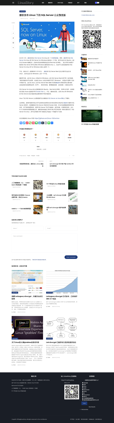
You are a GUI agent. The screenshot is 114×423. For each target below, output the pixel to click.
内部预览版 (55, 58)
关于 (78, 2)
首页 (43, 2)
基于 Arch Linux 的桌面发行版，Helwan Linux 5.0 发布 (25, 383)
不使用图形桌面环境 (88, 398)
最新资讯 (50, 2)
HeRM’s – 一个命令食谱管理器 (21, 209)
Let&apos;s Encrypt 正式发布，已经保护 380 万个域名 (61, 297)
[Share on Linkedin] (13, 48)
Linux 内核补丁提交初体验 (94, 94)
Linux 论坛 (60, 2)
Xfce (85, 386)
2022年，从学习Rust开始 (94, 70)
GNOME (86, 383)
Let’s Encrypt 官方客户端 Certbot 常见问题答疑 (62, 165)
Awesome (86, 390)
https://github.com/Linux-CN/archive (47, 118)
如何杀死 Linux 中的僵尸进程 (95, 63)
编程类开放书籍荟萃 (93, 58)
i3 (84, 393)
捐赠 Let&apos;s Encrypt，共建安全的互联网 (27, 297)
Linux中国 (22, 11)
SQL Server (38, 58)
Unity (85, 391)
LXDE (85, 388)
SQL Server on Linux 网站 (56, 98)
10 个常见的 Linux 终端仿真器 (56, 184)
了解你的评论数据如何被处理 (39, 259)
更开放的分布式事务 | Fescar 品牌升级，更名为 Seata (21, 196)
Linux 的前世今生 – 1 (93, 98)
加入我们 (78, 419)
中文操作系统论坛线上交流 (87, 15)
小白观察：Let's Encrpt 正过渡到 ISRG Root (56, 196)
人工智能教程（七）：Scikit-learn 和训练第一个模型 (21, 184)
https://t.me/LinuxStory (67, 380)
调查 (85, 2)
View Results (92, 407)
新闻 (38, 155)
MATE (85, 396)
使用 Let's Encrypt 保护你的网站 (56, 209)
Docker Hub (40, 92)
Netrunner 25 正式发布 (17, 385)
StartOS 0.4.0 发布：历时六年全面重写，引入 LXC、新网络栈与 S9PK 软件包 (31, 380)
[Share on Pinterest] (13, 43)
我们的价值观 (84, 419)
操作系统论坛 (98, 419)
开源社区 (70, 2)
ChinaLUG (91, 419)
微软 (29, 58)
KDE (85, 384)
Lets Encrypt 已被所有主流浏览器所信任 (61, 342)
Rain (40, 49)
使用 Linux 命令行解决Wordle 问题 (93, 78)
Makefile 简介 (91, 85)
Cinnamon (87, 395)
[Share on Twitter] (13, 38)
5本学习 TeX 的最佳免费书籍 (95, 90)
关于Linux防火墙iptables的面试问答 (25, 342)
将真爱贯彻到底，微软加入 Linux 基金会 (31, 165)
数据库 (58, 83)
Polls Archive (84, 409)
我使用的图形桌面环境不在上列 (91, 400)
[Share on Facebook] (13, 33)
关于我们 (72, 419)
